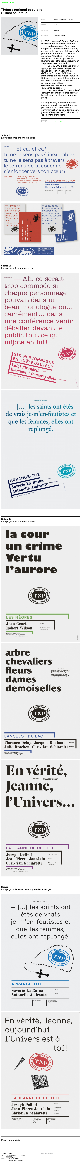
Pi (60, 121)
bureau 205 (8, 2)
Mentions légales (47, 1153)
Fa (55, 121)
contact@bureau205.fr (17, 1160)
